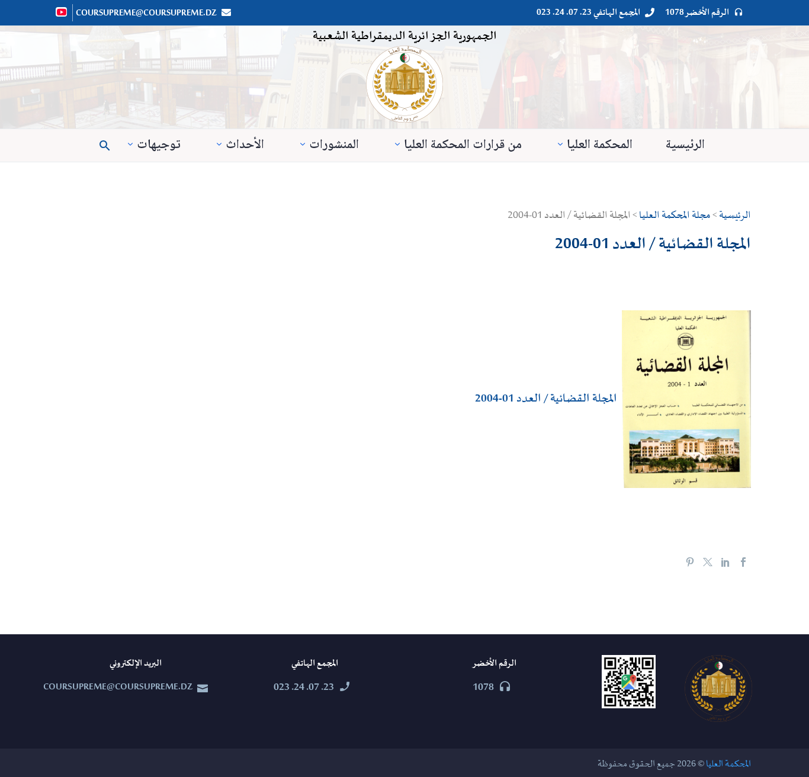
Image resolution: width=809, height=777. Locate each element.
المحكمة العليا (600, 145)
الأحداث (245, 145)
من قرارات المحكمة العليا (463, 145)
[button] (105, 146)
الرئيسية (685, 145)
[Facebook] (743, 562)
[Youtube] (62, 12)
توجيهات (159, 145)
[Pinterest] (690, 562)
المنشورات (334, 145)
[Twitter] (707, 562)
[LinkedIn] (725, 562)
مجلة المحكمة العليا (675, 215)
